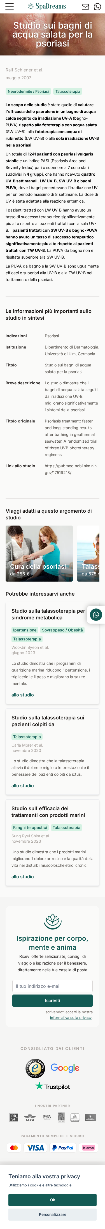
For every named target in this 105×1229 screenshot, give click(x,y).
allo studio (22, 695)
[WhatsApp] (97, 7)
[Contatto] (85, 6)
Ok (52, 1200)
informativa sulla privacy (71, 1017)
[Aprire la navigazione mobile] (9, 7)
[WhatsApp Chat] (96, 615)
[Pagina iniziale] (46, 6)
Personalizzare (52, 1214)
